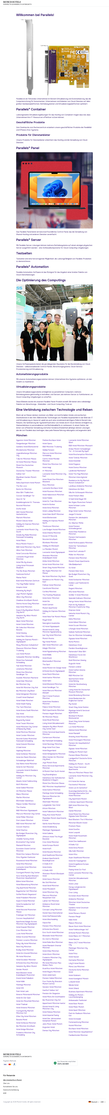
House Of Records (49, 536)
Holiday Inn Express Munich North (53, 522)
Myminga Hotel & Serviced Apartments (79, 711)
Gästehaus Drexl (75, 645)
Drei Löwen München (24, 820)
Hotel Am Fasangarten (77, 861)
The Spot (46, 664)
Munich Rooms (48, 638)
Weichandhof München (51, 661)
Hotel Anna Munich (76, 848)
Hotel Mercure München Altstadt (52, 691)
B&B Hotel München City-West (79, 806)
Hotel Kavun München (51, 879)
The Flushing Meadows (51, 595)
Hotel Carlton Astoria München (77, 671)
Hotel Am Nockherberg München (78, 685)
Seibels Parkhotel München (79, 632)
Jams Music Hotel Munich (52, 1024)
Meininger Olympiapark (51, 830)
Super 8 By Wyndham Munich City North (27, 611)
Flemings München (23, 985)
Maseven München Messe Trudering (26, 649)
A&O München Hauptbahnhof (54, 786)
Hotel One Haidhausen (77, 841)
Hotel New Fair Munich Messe (54, 617)
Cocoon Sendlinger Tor (25, 496)
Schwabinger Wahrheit (25, 760)
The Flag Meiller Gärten (25, 584)
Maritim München (23, 797)
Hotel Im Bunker (48, 504)
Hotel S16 (20, 988)
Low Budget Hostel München (53, 529)
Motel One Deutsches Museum (25, 466)
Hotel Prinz (73, 953)
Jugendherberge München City (26, 454)
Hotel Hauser (74, 957)
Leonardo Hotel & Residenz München (27, 771)
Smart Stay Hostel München (53, 567)
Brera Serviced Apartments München (53, 767)
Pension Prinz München (51, 926)
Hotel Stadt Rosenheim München (78, 837)
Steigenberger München (25, 443)
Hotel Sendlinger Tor (50, 687)
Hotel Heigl (46, 467)
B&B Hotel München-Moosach (81, 446)
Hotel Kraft (46, 849)
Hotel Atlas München (50, 951)
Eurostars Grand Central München (25, 850)
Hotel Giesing (21, 633)
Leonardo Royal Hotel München (25, 558)
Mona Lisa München (77, 966)
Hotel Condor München (25, 735)
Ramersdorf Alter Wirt (77, 651)
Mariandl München (23, 845)
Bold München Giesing (77, 660)
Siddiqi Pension (48, 450)
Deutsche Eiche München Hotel (79, 971)
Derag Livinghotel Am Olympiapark (77, 888)
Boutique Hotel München (78, 1028)
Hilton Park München (24, 550)
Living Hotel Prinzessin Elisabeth (25, 566)
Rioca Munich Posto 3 (24, 544)
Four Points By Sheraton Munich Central (52, 982)
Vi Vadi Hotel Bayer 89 (77, 499)
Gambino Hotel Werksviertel (27, 447)
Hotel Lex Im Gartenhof (78, 788)
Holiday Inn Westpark (50, 546)
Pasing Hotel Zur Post (77, 869)
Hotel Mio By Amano (24, 562)
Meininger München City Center (78, 949)
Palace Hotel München (51, 707)
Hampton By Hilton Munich (26, 966)
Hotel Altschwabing (50, 919)
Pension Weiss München (78, 755)
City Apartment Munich (78, 799)
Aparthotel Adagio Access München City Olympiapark (26, 922)
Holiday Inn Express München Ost (53, 612)
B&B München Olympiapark (26, 810)
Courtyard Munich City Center (28, 872)
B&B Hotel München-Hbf (26, 824)
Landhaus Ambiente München (80, 486)
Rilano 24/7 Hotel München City (79, 943)
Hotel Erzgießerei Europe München (79, 865)
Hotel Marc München (24, 636)
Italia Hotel (73, 920)
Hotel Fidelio (47, 498)
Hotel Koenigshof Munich (78, 978)
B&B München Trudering (52, 447)
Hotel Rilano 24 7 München (79, 936)
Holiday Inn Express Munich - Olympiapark (27, 640)
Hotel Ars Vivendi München (26, 953)
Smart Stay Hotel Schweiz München (79, 722)
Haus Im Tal (20, 499)
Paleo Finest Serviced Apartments (77, 768)
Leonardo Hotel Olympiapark (53, 552)
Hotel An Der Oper (23, 998)
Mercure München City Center (28, 814)
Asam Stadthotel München (79, 858)
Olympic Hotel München (78, 749)
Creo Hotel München (50, 842)
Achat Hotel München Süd (52, 564)
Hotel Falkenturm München (53, 811)
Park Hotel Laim (22, 991)
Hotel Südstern (75, 975)
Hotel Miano (21, 540)
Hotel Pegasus (74, 464)
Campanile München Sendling (27, 657)
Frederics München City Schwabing (25, 1034)
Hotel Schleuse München (26, 1023)
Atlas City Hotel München (26, 1016)
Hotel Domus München (78, 467)
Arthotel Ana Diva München (27, 963)
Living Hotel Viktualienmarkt (53, 723)
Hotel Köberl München (77, 622)
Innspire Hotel (21, 587)
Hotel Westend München (52, 684)
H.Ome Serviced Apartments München (53, 733)
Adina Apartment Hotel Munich (28, 483)
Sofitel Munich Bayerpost (26, 894)
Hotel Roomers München (52, 491)
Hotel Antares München (25, 1008)
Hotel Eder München (24, 681)
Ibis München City (23, 684)
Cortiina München (49, 591)
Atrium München (48, 808)
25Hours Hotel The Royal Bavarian (52, 838)
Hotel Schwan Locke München (77, 506)
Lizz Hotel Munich (23, 654)
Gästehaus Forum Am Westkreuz (77, 656)
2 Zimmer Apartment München (81, 802)
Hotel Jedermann (49, 975)
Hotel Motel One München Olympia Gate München (79, 815)
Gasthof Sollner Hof (50, 990)
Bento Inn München (24, 489)
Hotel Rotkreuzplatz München (81, 543)
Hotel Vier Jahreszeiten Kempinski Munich (51, 1019)
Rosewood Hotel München (26, 860)
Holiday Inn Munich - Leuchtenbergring (76, 996)
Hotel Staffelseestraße (51, 916)
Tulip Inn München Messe (26, 459)
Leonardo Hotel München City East (54, 475)
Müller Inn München (76, 555)
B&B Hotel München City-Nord (28, 547)
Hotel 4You (73, 854)
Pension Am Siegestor (51, 993)
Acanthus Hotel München (52, 968)
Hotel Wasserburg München (27, 884)
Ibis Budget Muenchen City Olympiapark (26, 834)
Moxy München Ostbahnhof (27, 645)
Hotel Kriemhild (74, 461)
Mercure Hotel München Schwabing (52, 454)
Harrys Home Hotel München (80, 601)
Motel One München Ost (52, 464)
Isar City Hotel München (51, 635)
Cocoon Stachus (22, 827)
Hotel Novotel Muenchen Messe (26, 911)
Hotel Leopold (74, 832)
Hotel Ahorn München (51, 954)
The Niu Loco (21, 486)
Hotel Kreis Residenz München (50, 702)
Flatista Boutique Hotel (51, 440)
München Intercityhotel (78, 477)
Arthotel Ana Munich (50, 929)
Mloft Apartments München (53, 710)
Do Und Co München (50, 939)
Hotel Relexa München (51, 1012)
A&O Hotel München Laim (52, 645)
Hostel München (75, 1025)
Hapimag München (23, 751)
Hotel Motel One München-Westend (53, 480)
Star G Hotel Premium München (51, 697)
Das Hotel (20, 714)
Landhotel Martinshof (77, 471)
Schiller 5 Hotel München (78, 595)
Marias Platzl (21, 577)
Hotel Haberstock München (53, 495)
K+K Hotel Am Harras (77, 781)
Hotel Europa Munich (50, 845)
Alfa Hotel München (76, 592)
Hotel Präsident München (26, 898)
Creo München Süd (23, 930)
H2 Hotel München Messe (26, 462)
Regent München (75, 588)
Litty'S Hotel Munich (77, 963)
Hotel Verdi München (50, 885)
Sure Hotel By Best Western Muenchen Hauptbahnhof (27, 877)
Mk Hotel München (23, 956)
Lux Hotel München (76, 727)
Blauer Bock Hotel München (80, 926)
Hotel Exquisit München (25, 927)
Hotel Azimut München (51, 790)
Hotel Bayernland (49, 750)
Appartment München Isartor (53, 1003)
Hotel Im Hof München (25, 767)
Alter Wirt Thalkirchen (24, 492)
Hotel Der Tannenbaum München (78, 547)
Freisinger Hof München (25, 915)
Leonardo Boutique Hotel (52, 488)
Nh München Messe (50, 717)
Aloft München (22, 784)
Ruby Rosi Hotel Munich (51, 815)
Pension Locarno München (26, 940)
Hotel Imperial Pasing (50, 1015)
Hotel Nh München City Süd (27, 687)
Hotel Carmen (47, 605)
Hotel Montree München (26, 732)
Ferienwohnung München (79, 1022)
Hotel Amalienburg (49, 827)
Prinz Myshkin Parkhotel (25, 857)
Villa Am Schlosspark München (81, 492)
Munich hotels (12, 2)
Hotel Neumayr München (52, 744)
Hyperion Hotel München (26, 440)
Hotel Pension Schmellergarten (75, 527)
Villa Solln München (76, 851)
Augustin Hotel (74, 663)
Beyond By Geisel (23, 720)
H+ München (47, 471)
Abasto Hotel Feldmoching (26, 781)
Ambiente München (76, 899)
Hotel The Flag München (78, 474)
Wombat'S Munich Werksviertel (76, 717)
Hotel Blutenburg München (79, 695)
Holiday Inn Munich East (78, 752)
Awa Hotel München (24, 607)
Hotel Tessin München (25, 723)
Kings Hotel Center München (80, 511)
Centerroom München (51, 737)
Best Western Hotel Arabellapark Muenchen (25, 974)
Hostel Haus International (52, 913)
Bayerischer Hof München (26, 891)
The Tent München (23, 707)
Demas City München (50, 1030)
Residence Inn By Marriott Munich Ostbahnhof (79, 481)
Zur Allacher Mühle (76, 523)
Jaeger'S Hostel (75, 514)
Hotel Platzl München (50, 674)
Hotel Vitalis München (24, 700)
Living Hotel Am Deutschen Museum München (79, 691)
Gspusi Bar (46, 923)
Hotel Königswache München (53, 754)
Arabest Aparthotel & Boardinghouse (50, 859)
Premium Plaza (74, 826)
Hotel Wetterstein (49, 517)
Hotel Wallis (46, 655)
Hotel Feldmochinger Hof (78, 929)
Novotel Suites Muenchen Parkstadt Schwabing (26, 740)
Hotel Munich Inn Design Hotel (54, 668)
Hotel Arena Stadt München (27, 710)
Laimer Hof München (50, 901)
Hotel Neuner (74, 939)
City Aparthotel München (26, 888)
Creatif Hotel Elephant (25, 697)
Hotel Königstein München (26, 694)
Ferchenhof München (77, 785)
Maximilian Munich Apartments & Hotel (54, 819)
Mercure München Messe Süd (81, 772)
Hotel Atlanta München (51, 533)
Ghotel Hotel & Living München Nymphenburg (51, 631)
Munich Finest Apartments (79, 561)
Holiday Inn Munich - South (79, 764)
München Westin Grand (78, 823)
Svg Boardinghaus (49, 774)
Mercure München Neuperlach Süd (49, 896)
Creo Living (73, 892)
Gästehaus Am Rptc (76, 489)
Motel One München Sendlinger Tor (24, 673)
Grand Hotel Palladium (24, 978)
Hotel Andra (47, 867)
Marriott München (23, 517)
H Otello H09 (47, 870)
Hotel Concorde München (26, 553)
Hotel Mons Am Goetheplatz (53, 997)
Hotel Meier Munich (76, 1007)
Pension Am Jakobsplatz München (78, 518)
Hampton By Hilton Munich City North (26, 616)
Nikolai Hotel (73, 985)
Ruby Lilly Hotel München (26, 943)
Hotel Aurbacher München (79, 580)
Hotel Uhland (74, 988)
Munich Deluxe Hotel (24, 521)
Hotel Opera (47, 443)
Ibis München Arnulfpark (25, 1026)
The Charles (21, 807)
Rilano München (22, 794)
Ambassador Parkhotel (78, 1000)
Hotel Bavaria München (51, 852)
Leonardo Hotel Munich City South (27, 530)
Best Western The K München (81, 819)
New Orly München (23, 946)
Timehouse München (50, 526)
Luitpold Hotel (74, 982)
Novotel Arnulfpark (49, 539)
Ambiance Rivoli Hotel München (51, 905)
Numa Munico (74, 642)
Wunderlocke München (25, 450)
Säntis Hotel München (51, 824)
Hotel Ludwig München (51, 511)
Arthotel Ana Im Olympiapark (53, 671)
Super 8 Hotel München (25, 901)
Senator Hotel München (51, 987)
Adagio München (49, 648)
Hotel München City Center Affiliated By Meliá (27, 728)
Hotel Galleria (47, 833)
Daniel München (75, 811)
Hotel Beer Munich (76, 1003)
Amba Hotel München (50, 561)
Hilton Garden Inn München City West (53, 758)
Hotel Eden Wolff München (53, 514)
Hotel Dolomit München (25, 744)
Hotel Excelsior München (26, 960)
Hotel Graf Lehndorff (77, 551)
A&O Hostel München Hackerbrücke (24, 513)
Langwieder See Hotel (51, 805)
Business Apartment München (80, 992)
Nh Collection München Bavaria (25, 628)
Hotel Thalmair (22, 1004)
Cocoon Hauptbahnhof (25, 918)
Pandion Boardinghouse (78, 648)
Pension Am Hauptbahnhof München (79, 744)
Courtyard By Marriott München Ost (25, 1012)
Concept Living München (52, 910)
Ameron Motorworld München (28, 994)
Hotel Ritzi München (24, 864)
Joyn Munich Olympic (24, 594)
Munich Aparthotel (49, 608)
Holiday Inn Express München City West (27, 525)
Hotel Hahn (46, 681)
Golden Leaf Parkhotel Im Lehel (79, 584)
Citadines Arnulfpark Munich (27, 600)
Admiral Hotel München (78, 730)
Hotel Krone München (24, 717)
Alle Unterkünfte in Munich (12, 1080)
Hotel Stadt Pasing (23, 704)
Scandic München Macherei (27, 678)
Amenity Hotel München (78, 737)
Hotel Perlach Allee (76, 496)
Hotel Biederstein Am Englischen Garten (77, 699)
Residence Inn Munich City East (52, 581)
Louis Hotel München (24, 933)
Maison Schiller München (26, 804)
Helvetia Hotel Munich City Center (79, 614)
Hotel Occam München (78, 625)
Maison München (75, 923)
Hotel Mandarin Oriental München (51, 946)
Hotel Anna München (50, 508)
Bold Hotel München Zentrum (27, 581)
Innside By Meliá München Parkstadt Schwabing (26, 536)
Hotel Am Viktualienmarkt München (78, 879)
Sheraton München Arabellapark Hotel (50, 556)
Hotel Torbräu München (78, 458)
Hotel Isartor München (51, 677)
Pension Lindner (75, 667)
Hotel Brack (47, 658)
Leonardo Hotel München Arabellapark (26, 868)
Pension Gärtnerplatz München (77, 538)
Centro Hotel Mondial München (50, 460)
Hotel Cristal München (25, 624)
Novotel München (23, 505)
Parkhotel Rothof (23, 574)
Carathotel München (50, 588)
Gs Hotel (72, 568)
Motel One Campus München (27, 854)
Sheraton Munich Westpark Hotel (53, 875)
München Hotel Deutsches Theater (79, 903)
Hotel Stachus (21, 830)
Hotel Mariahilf (74, 733)
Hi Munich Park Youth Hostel (53, 771)
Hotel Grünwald (75, 1019)
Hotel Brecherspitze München (81, 454)
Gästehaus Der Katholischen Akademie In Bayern (53, 779)
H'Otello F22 (73, 844)
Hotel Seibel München (25, 788)
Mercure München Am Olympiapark (51, 797)
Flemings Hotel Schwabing (52, 793)
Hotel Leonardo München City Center (80, 874)
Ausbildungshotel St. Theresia (28, 502)
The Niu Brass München (25, 571)
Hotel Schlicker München (26, 754)
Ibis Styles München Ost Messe (51, 572)
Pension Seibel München (52, 978)
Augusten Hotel (48, 1027)
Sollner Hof (20, 474)
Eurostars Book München (79, 896)
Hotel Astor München (50, 598)
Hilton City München (24, 597)
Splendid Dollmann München (80, 598)
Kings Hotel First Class (51, 747)
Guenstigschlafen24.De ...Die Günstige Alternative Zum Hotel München (80, 793)
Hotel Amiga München (24, 1029)
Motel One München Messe (53, 783)
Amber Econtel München (26, 937)
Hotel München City (50, 892)
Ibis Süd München (49, 882)
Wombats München (50, 542)
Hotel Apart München (77, 1010)
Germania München (76, 960)
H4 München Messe (24, 791)
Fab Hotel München (24, 666)
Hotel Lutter (73, 884)
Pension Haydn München (52, 713)
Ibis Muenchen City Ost (51, 1000)
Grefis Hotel (21, 509)
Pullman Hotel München (51, 585)
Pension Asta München (78, 558)
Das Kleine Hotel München (26, 764)
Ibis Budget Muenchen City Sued (79, 575)
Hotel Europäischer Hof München (25, 905)
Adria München (74, 619)
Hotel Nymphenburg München (54, 651)
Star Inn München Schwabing (80, 635)
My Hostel (73, 704)
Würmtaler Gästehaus (24, 801)
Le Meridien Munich (50, 549)
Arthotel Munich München (79, 933)
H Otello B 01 (47, 864)
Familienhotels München (78, 1035)
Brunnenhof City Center (25, 842)
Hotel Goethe (74, 829)
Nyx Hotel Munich (49, 642)
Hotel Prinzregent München (79, 740)
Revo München (48, 485)
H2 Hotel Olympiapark (50, 626)
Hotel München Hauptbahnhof (81, 1032)
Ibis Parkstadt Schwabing (52, 741)
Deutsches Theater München (27, 471)
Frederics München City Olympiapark (51, 958)
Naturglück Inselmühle (51, 623)
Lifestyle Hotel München (78, 629)
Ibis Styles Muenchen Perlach (80, 502)
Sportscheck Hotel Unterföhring (76, 680)
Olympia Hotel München (78, 638)
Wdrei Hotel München (24, 881)
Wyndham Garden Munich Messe (26, 478)
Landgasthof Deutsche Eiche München (80, 759)
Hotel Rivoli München (50, 720)
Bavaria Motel (21, 1019)
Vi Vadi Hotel (21, 747)
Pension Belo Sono (76, 571)
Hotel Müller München (24, 817)
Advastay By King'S (23, 590)
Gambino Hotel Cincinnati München (78, 909)
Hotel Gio (46, 601)
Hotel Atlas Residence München (77, 533)
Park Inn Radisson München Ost (79, 1014)
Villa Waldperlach (75, 564)
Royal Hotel (47, 620)
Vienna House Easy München (27, 603)
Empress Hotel (74, 610)
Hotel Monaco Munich (77, 913)
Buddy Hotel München (25, 950)
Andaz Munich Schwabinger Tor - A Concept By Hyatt (79, 450)
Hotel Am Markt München (26, 757)
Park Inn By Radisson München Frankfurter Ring (79, 606)
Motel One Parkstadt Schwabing (24, 661)
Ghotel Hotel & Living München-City (50, 1007)
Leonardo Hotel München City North (80, 777)
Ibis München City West (25, 691)
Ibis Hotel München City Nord (53, 576)
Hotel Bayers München (51, 972)
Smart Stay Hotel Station (79, 707)
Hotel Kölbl (20, 981)
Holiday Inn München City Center (26, 777)
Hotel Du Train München (52, 501)
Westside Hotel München (52, 936)
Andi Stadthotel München (52, 855)
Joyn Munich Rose (49, 762)
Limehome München (24, 669)
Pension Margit (75, 916)
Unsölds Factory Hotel (25, 839)
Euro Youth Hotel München (53, 932)
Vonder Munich (22, 969)
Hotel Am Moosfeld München (27, 1001)
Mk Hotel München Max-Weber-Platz (52, 964)
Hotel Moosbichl (48, 889)
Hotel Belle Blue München (52, 942)
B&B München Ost (76, 675)
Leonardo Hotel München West (79, 441)
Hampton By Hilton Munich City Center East (52, 727)
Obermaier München (50, 802)
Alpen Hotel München (24, 621)
